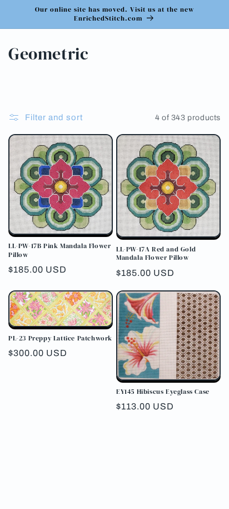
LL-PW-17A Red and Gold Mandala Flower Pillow (156, 254)
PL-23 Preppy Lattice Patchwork (60, 338)
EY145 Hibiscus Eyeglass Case (163, 392)
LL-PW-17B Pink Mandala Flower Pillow (59, 250)
